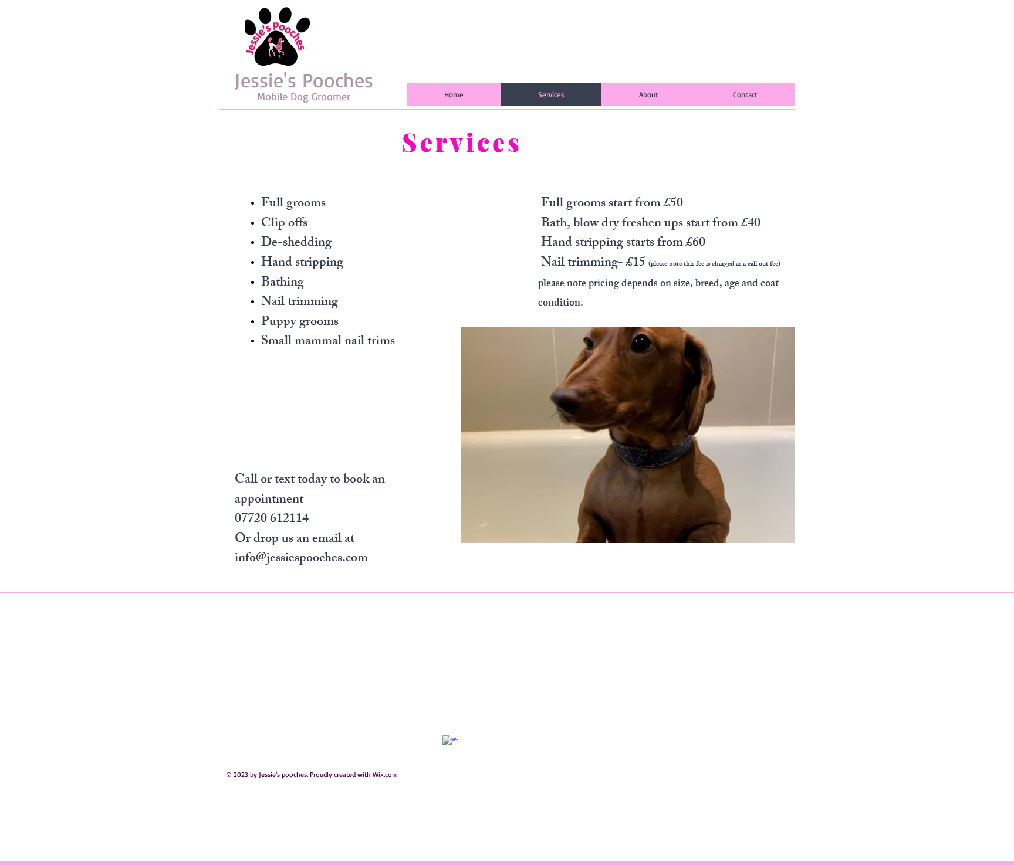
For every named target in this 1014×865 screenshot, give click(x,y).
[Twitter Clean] (407, 733)
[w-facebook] (450, 743)
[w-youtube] (429, 733)
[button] (628, 435)
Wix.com (385, 774)
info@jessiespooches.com (301, 559)
